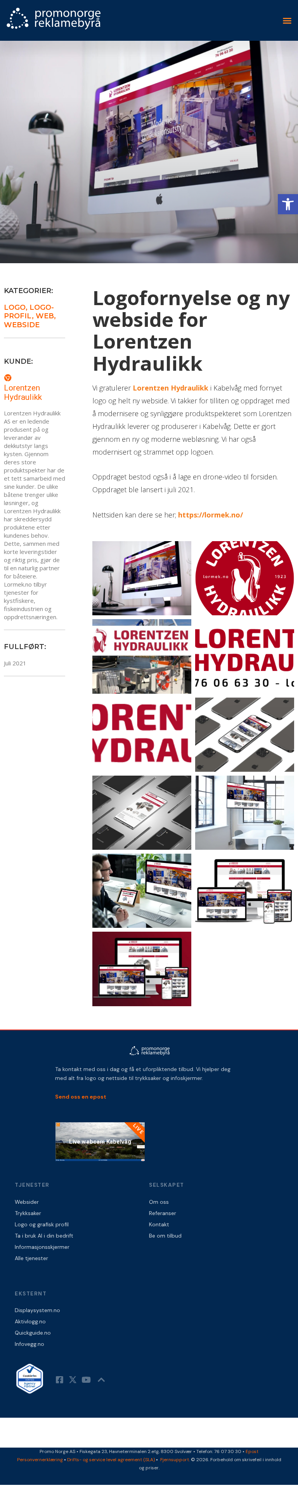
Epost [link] (252, 1451)
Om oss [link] (159, 1201)
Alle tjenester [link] (31, 1258)
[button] (287, 21)
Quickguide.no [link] (33, 1332)
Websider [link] (27, 1201)
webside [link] (22, 325)
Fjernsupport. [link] (175, 1460)
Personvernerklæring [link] (40, 1460)
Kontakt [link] (159, 1224)
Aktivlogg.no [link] (30, 1321)
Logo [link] (15, 307)
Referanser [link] (162, 1213)
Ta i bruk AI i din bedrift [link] (44, 1235)
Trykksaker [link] (28, 1213)
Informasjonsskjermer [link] (42, 1246)
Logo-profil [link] (29, 312)
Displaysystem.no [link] (37, 1310)
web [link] (45, 316)
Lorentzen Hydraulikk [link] (23, 392)
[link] (288, 204)
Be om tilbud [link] (165, 1235)
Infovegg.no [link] (29, 1343)
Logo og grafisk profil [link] (42, 1224)
